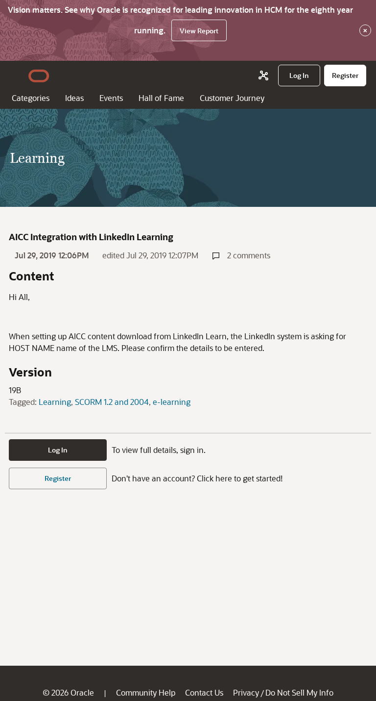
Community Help (145, 692)
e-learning (171, 402)
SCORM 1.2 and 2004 (112, 402)
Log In (58, 449)
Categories (30, 98)
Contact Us (204, 692)
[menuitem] (299, 75)
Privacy (246, 692)
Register (58, 478)
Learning (55, 402)
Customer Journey (232, 98)
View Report (199, 30)
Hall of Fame (161, 98)
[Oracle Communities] (263, 75)
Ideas (74, 98)
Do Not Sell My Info (299, 692)
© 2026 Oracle (68, 692)
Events (111, 98)
